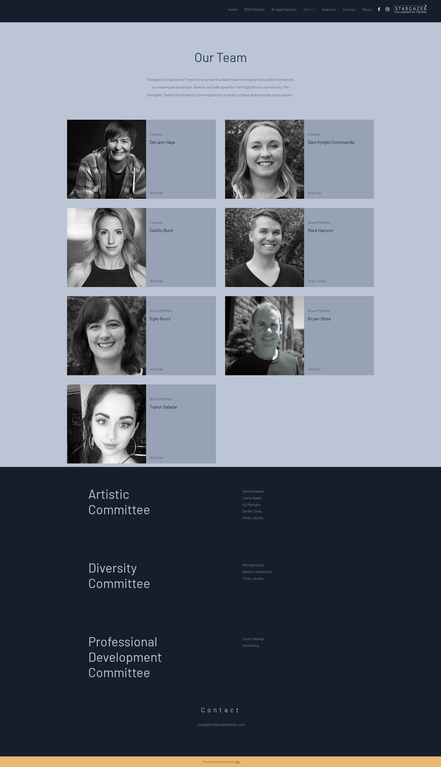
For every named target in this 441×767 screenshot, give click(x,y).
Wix (237, 762)
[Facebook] (379, 9)
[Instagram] (387, 9)
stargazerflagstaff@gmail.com (221, 724)
